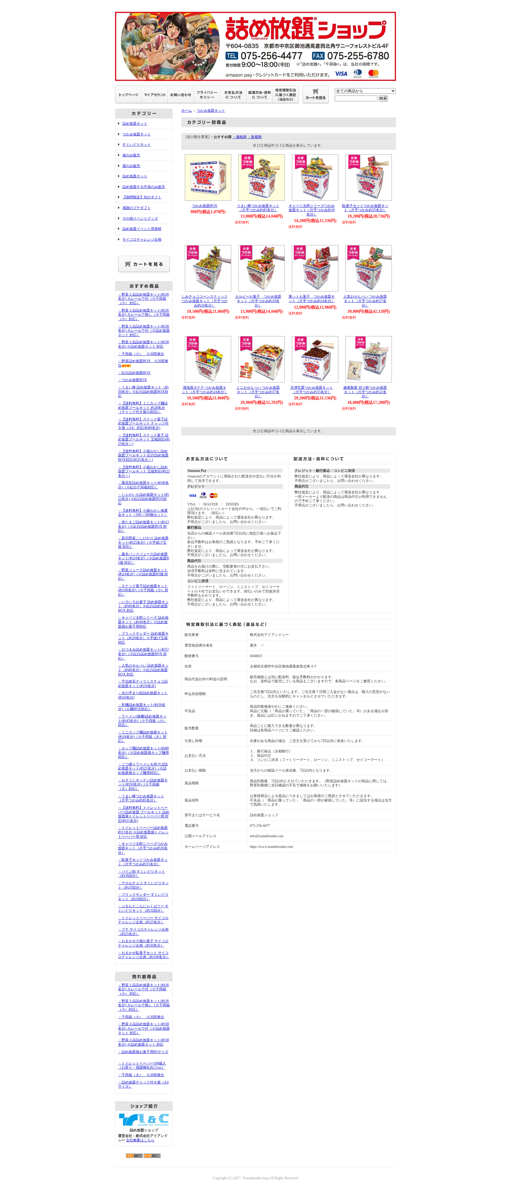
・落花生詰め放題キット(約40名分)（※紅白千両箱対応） (143, 485)
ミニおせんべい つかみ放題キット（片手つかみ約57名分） (258, 391)
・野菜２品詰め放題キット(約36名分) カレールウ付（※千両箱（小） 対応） (143, 298)
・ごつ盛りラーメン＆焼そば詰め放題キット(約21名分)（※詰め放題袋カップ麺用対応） (143, 768)
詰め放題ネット (134, 176)
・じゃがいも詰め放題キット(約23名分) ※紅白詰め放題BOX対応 (143, 499)
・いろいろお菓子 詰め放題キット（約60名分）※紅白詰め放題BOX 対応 (143, 606)
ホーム (186, 110)
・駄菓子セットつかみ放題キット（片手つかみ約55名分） (143, 862)
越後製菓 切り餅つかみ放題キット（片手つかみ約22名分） (365, 391)
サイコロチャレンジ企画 (141, 239)
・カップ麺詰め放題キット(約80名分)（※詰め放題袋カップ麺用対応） (143, 752)
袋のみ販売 (131, 166)
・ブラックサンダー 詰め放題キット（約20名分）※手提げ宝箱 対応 (143, 637)
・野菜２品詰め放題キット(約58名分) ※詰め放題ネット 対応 (143, 344)
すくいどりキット (136, 144)
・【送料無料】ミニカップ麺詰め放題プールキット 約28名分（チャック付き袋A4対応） (143, 407)
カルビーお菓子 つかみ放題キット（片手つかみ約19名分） (258, 300)
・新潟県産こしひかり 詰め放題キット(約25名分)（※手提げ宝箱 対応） (143, 542)
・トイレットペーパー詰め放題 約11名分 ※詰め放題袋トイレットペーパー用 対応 (143, 832)
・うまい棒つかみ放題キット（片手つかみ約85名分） (141, 798)
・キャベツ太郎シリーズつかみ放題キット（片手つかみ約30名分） (143, 848)
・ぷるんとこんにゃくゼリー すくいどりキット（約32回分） (143, 908)
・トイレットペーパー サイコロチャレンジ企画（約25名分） (143, 920)
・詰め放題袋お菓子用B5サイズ (143, 1052)
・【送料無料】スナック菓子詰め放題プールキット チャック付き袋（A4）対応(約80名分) (143, 423)
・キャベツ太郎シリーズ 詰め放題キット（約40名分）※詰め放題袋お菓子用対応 (143, 621)
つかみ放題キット (136, 134)
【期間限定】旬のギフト (141, 197)
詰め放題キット (134, 124)
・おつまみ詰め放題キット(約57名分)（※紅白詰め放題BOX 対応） (143, 653)
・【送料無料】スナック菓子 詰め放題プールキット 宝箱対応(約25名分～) (144, 439)
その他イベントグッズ (140, 218)
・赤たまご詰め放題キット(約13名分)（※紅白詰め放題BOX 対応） (143, 526)
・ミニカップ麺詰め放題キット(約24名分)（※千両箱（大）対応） (143, 736)
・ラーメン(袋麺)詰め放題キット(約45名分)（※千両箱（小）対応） (142, 720)
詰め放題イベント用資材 (141, 229)
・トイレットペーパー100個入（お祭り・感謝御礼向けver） (142, 1065)
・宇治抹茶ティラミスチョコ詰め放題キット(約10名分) (143, 683)
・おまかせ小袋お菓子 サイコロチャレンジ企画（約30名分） (143, 943)
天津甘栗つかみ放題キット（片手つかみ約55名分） (311, 389)
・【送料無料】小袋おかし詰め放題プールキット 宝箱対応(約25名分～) (144, 471)
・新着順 (255, 137)
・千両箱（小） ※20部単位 (141, 354)
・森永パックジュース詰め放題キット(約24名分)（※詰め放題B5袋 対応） (143, 558)
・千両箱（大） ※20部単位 (141, 1075)
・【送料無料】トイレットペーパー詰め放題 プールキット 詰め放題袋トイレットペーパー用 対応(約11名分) (143, 814)
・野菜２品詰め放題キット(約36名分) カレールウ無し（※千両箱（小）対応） (144, 314)
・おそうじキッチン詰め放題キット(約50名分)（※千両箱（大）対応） (143, 784)
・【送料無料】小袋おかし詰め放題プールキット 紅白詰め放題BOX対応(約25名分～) (143, 455)
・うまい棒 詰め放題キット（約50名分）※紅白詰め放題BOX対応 (143, 391)
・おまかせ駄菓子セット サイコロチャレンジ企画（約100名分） (143, 955)
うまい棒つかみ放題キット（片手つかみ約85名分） (258, 208)
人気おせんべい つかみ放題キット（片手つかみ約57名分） (365, 300)
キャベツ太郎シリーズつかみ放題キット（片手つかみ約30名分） (312, 210)
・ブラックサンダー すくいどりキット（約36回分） (143, 896)
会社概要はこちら (140, 1140)
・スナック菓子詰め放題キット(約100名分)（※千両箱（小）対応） (143, 590)
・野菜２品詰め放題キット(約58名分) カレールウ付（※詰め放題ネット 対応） (144, 330)
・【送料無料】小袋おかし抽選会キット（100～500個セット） (143, 512)
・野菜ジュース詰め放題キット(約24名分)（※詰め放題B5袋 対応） (143, 574)
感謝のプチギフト (136, 208)
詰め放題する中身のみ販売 (143, 187)
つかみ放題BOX (204, 206)
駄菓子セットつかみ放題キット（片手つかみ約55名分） (365, 208)
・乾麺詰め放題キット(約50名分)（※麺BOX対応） (141, 707)
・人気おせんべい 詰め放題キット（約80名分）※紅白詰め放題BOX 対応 (143, 669)
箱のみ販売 (131, 155)
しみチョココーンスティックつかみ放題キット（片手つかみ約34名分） (205, 300)
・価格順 (239, 137)
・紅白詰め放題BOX (134, 373)
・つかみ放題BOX (132, 380)
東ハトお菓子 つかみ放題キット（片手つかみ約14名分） (312, 298)
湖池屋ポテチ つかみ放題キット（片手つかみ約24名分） (205, 389)
